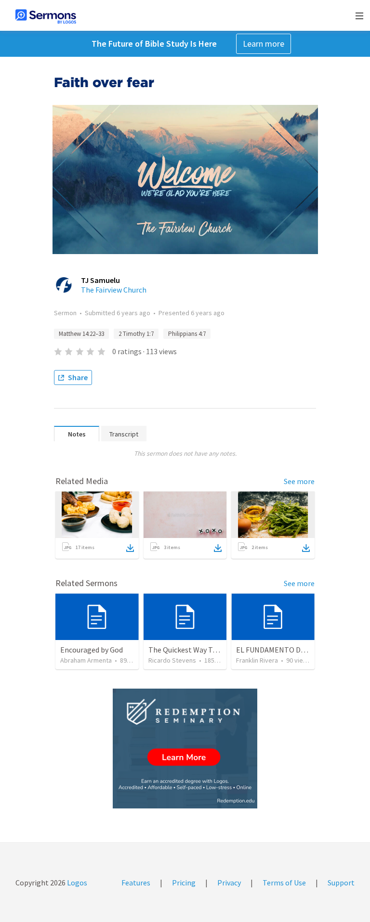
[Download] (130, 548)
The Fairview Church (113, 290)
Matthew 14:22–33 (81, 334)
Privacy (229, 882)
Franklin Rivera (257, 660)
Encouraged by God (91, 649)
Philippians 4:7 (187, 334)
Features (135, 882)
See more (299, 481)
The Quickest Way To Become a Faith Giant (218, 649)
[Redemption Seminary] (185, 748)
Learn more (263, 43)
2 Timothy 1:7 (136, 334)
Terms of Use (284, 882)
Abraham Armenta (86, 660)
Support (341, 882)
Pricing (184, 882)
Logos (76, 882)
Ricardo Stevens (172, 660)
